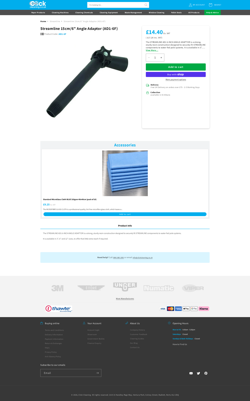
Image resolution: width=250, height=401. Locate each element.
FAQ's (47, 347)
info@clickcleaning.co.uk (143, 257)
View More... (152, 50)
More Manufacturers (125, 298)
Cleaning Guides (137, 338)
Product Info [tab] (125, 225)
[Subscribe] (97, 373)
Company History (137, 330)
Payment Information (54, 339)
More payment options (176, 79)
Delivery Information (54, 334)
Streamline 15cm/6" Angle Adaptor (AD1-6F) (84, 21)
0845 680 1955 (118, 257)
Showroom (92, 334)
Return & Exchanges (53, 343)
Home (43, 21)
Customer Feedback (138, 334)
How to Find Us (180, 344)
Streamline (55, 21)
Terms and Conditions (54, 330)
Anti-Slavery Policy (53, 356)
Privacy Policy (51, 352)
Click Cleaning (84, 394)
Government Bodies (96, 339)
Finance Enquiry (94, 343)
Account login (93, 330)
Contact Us (135, 347)
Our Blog (134, 343)
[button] (118, 5)
